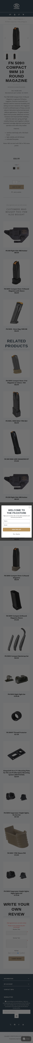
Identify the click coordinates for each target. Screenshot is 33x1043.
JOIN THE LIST (16, 529)
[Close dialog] (30, 507)
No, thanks (16, 534)
